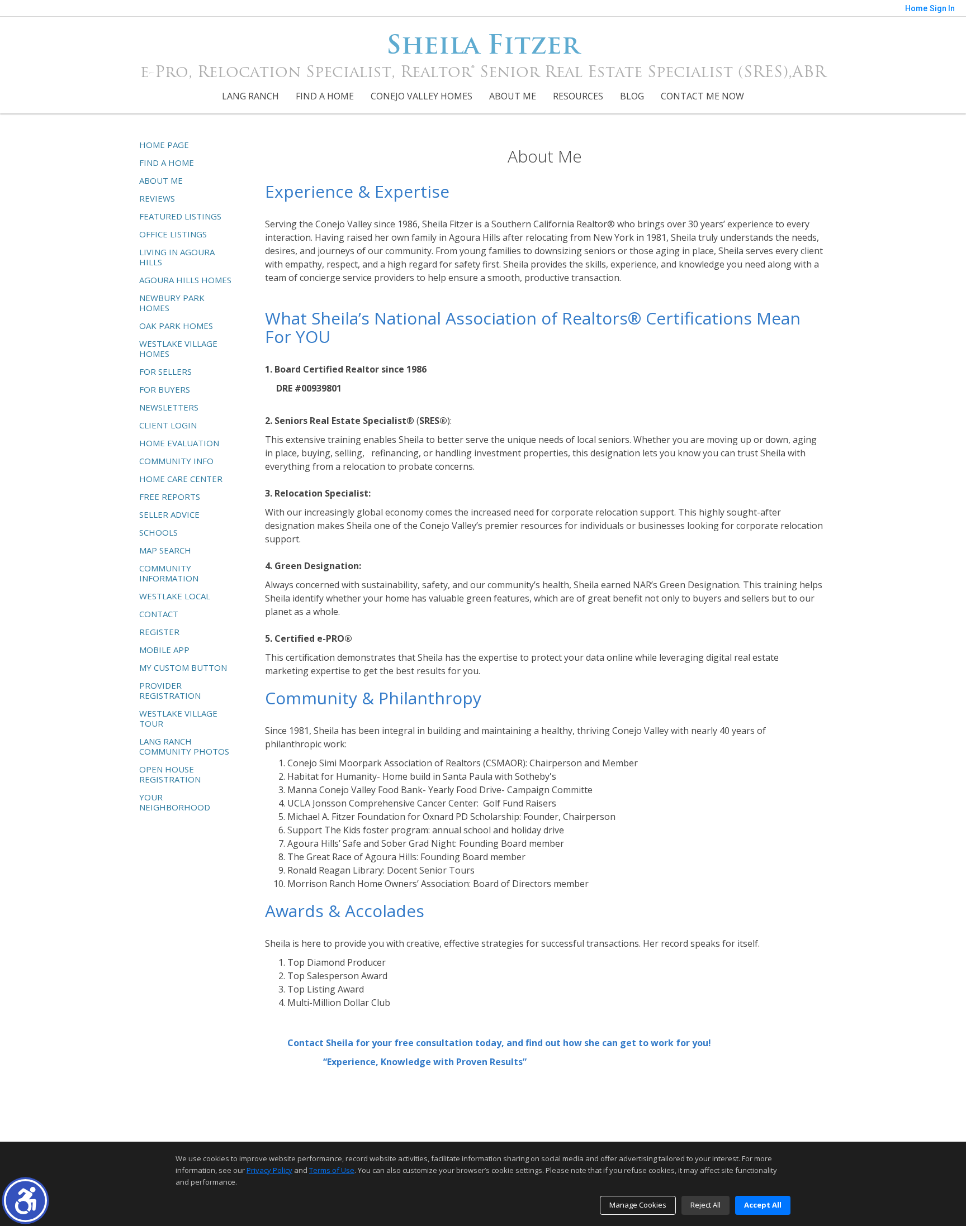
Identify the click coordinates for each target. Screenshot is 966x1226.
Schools (158, 532)
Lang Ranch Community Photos (184, 746)
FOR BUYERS (164, 389)
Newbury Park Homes (172, 302)
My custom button (183, 667)
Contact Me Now (702, 96)
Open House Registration (170, 774)
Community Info (176, 460)
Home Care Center (180, 478)
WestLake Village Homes (178, 348)
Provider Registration (170, 690)
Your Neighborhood (174, 802)
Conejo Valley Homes (421, 96)
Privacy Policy (269, 1170)
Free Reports (169, 496)
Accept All (763, 1205)
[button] (25, 1200)
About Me (512, 96)
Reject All (705, 1205)
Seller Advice (169, 514)
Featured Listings (180, 216)
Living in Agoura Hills (177, 257)
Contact (158, 613)
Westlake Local (174, 596)
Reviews (157, 198)
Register (159, 631)
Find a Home (325, 96)
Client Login (168, 425)
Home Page (164, 144)
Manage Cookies (637, 1205)
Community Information (168, 573)
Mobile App (164, 649)
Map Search (165, 550)
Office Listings (173, 234)
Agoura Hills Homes (185, 279)
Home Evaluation (179, 443)
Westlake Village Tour (178, 718)
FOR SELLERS (165, 371)
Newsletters (168, 407)
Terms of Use (331, 1170)
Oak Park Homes (176, 325)
